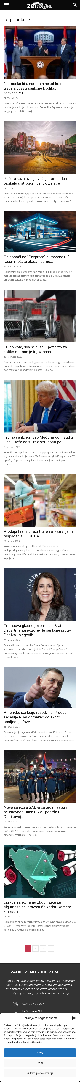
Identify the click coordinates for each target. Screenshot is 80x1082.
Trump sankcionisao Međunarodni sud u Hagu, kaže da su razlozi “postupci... (38, 439)
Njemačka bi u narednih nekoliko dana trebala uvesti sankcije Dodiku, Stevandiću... (36, 88)
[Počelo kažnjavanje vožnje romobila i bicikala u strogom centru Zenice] (40, 147)
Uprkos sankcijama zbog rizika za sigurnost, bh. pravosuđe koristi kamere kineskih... (37, 907)
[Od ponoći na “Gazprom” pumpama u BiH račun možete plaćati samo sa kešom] (40, 231)
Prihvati (40, 1052)
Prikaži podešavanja (40, 1073)
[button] (74, 1018)
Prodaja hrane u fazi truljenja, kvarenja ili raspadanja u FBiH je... (38, 533)
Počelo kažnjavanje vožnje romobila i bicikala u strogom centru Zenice (35, 180)
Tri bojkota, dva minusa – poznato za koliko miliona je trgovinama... (35, 349)
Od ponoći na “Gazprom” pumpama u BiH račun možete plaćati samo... (38, 259)
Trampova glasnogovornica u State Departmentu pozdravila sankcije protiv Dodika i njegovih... (37, 630)
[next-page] (51, 948)
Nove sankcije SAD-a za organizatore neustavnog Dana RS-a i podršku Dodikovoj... (36, 812)
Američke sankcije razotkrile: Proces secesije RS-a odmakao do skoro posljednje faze (35, 717)
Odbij (40, 1063)
